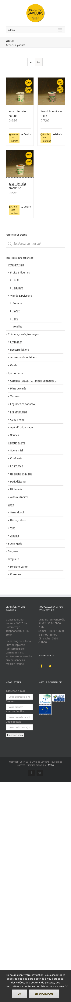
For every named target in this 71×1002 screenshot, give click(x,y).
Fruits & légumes (20, 272)
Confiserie (16, 458)
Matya (51, 765)
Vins (12, 528)
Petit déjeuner (18, 481)
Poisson (17, 303)
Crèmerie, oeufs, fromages (23, 334)
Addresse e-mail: (16, 691)
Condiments (17, 419)
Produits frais (16, 264)
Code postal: (13, 721)
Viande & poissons (21, 295)
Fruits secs (16, 466)
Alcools (14, 535)
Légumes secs (18, 411)
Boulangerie (15, 543)
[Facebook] (41, 666)
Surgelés (13, 551)
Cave (11, 504)
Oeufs (13, 365)
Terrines (15, 396)
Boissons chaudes (21, 473)
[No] (66, 986)
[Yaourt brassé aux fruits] (51, 91)
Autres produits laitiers (23, 357)
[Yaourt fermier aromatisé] (20, 164)
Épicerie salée (16, 373)
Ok (19, 993)
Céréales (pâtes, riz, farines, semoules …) (33, 380)
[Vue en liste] (38, 62)
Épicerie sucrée (16, 442)
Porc (15, 318)
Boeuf (16, 311)
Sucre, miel (16, 450)
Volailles (17, 326)
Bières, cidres (18, 520)
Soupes (14, 435)
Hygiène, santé (18, 566)
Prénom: (11, 701)
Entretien (15, 574)
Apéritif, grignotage (21, 427)
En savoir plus (44, 993)
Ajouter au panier (15, 137)
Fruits (15, 280)
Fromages (16, 341)
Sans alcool (17, 512)
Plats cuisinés (18, 388)
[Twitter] (50, 666)
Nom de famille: (15, 711)
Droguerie (13, 559)
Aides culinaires (19, 497)
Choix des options (47, 137)
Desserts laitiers (19, 349)
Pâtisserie (16, 489)
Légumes (17, 287)
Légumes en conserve (23, 404)
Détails (27, 134)
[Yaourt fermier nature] (20, 91)
